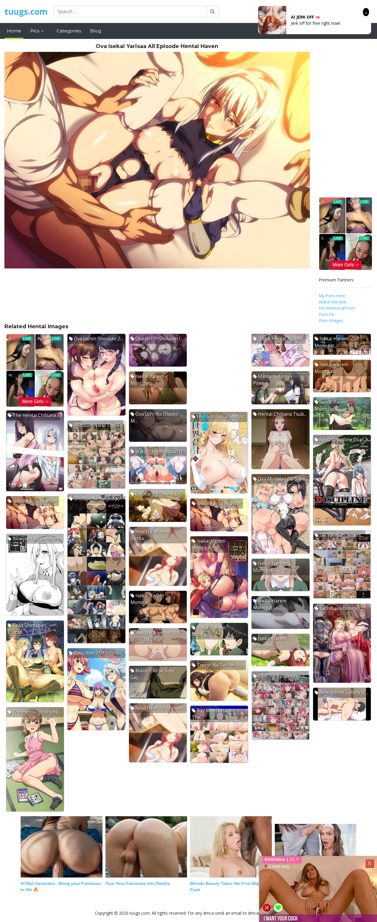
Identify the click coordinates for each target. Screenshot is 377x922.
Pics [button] (35, 31)
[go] (212, 11)
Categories (69, 31)
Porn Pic (327, 314)
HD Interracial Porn (337, 308)
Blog (95, 31)
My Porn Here (332, 295)
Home (14, 31)
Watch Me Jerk (332, 302)
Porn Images (331, 320)
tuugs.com (26, 11)
